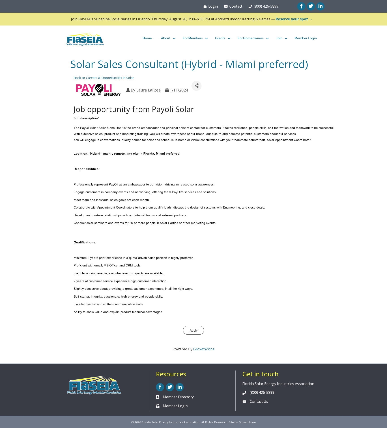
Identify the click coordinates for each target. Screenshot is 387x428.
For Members (193, 38)
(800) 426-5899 (262, 392)
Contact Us (259, 401)
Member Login (306, 38)
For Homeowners (251, 38)
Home (147, 38)
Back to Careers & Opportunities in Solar (104, 78)
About (165, 38)
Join (279, 38)
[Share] (196, 86)
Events (220, 38)
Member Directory (178, 396)
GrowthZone (204, 349)
